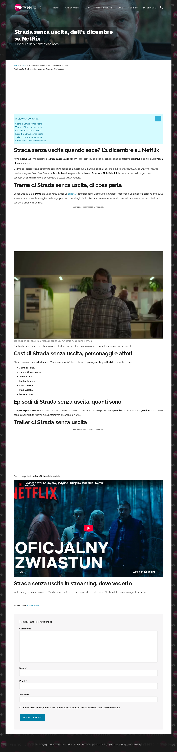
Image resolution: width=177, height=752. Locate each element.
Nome (23, 668)
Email (23, 681)
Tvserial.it (27, 7)
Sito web (24, 694)
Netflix (30, 606)
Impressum (134, 744)
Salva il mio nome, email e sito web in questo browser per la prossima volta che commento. (72, 707)
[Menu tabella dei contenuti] (158, 118)
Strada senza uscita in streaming (30, 140)
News (24, 65)
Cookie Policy (100, 744)
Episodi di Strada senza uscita (29, 134)
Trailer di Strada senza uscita (28, 137)
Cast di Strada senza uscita (28, 130)
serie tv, (72, 194)
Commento (26, 628)
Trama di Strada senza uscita (28, 127)
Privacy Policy (117, 744)
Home (16, 65)
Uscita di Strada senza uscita (28, 124)
